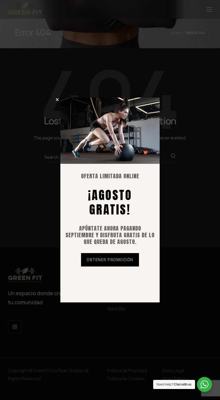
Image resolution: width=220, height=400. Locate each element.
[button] (57, 100)
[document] (110, 200)
